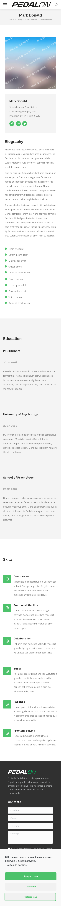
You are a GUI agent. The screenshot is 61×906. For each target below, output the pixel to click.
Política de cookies (16, 865)
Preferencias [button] (30, 897)
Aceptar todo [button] (31, 876)
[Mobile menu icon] (5, 5)
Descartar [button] (31, 886)
